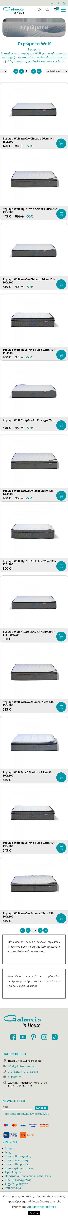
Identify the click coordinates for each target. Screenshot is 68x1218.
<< (15, 71)
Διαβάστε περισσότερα (41, 1207)
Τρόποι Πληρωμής (17, 1164)
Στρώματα (34, 49)
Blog (8, 1152)
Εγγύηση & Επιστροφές (19, 1168)
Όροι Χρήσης (13, 1172)
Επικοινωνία (13, 1188)
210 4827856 (31, 1071)
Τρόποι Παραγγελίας (18, 1156)
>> (39, 71)
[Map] (58, 2)
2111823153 (14, 1077)
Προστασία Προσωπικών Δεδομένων (25, 1114)
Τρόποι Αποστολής (17, 1160)
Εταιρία (9, 1148)
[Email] (52, 2)
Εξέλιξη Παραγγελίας (18, 1180)
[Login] (64, 2)
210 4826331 (15, 1071)
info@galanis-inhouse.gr (21, 1066)
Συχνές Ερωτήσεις (16, 1184)
